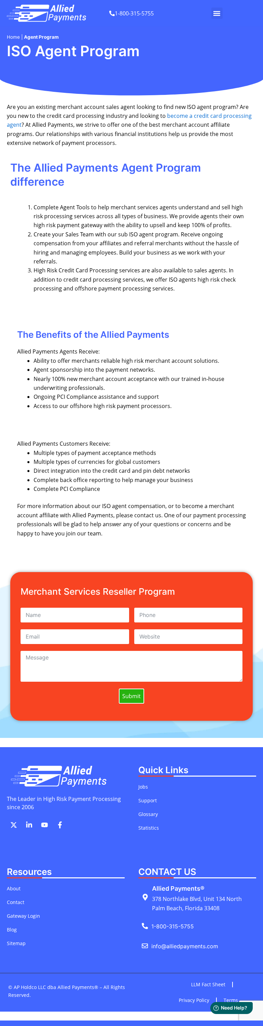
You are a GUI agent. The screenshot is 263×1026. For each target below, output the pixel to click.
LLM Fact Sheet (208, 984)
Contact (15, 902)
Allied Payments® (178, 888)
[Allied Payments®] (145, 897)
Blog (12, 929)
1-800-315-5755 (172, 926)
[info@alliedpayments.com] (145, 946)
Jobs (143, 786)
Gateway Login (23, 916)
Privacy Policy (194, 1000)
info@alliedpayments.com (184, 946)
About (14, 888)
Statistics (148, 828)
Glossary (148, 814)
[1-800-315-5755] (145, 926)
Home (13, 37)
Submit (131, 696)
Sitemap (16, 943)
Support (147, 800)
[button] (217, 13)
